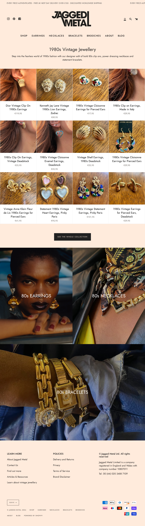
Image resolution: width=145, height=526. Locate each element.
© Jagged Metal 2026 (16, 510)
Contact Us (12, 465)
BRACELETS (67, 510)
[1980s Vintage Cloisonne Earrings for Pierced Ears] (91, 85)
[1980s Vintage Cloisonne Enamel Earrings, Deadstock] (54, 137)
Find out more (14, 471)
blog (18, 516)
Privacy (56, 465)
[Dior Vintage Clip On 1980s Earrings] (18, 85)
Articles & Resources (17, 476)
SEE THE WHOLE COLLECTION (72, 237)
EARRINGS (42, 510)
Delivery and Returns (63, 459)
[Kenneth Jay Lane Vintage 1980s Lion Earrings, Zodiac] (54, 85)
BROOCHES (80, 510)
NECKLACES (54, 510)
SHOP (32, 510)
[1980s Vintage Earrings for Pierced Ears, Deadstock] (127, 188)
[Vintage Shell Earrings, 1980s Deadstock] (91, 137)
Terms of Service (61, 471)
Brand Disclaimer (61, 476)
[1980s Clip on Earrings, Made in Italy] (127, 85)
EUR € (11, 502)
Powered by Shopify (33, 516)
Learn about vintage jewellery (22, 482)
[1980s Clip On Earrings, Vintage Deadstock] (18, 137)
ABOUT (10, 516)
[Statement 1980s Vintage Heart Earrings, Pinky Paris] (54, 188)
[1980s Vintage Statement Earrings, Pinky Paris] (91, 188)
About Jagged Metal (17, 459)
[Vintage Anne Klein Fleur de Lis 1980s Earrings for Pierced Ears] (18, 188)
